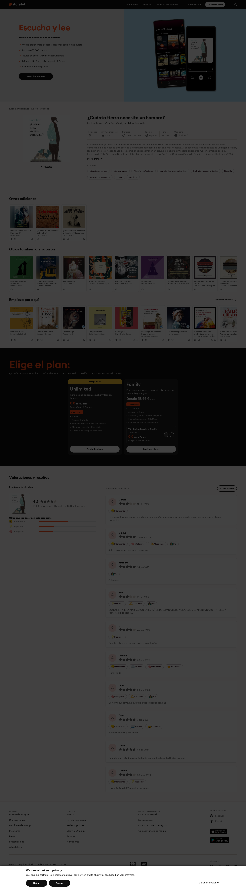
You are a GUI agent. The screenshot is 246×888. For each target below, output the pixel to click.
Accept (59, 883)
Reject (36, 883)
